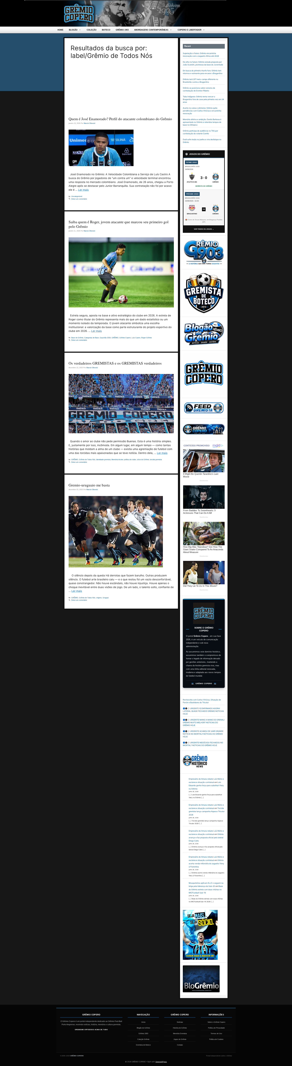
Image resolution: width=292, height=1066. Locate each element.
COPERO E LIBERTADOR (189, 30)
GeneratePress (161, 1062)
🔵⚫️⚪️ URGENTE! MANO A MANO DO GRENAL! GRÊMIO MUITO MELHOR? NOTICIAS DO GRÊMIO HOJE (203, 722)
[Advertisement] (121, 90)
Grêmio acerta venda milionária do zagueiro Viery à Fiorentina (206, 863)
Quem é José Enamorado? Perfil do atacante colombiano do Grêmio (120, 118)
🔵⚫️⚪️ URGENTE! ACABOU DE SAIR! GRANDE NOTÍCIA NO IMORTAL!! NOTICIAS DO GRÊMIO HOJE (203, 734)
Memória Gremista (180, 1033)
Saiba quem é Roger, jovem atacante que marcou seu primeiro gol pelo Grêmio (119, 224)
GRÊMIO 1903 (122, 30)
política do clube (130, 459)
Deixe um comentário (79, 199)
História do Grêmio (180, 1028)
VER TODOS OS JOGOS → (204, 229)
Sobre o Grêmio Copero (216, 1022)
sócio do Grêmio (143, 459)
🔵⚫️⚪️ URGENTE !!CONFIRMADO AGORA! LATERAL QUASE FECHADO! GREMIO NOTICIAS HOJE (203, 711)
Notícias (180, 1022)
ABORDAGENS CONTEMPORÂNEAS (151, 30)
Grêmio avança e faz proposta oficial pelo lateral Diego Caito (206, 837)
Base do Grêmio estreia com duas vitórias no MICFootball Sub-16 (206, 889)
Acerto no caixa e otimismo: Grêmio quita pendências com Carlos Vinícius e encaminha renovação (202, 111)
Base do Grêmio (77, 338)
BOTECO (106, 30)
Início (143, 1022)
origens (99, 598)
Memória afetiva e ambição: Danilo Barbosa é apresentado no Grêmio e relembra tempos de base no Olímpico (202, 122)
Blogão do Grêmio (143, 1028)
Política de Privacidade (216, 1028)
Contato (180, 1045)
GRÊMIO (115, 338)
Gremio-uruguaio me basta (89, 484)
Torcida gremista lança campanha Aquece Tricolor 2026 (206, 811)
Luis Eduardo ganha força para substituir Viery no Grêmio (206, 785)
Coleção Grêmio (143, 1039)
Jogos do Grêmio (180, 1039)
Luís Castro (136, 338)
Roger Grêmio (146, 338)
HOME (60, 30)
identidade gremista (103, 459)
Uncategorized (76, 196)
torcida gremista (156, 459)
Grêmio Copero (125, 338)
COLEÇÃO (91, 30)
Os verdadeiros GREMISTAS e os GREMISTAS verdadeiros (115, 363)
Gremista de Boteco (143, 1045)
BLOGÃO (73, 30)
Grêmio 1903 (143, 1033)
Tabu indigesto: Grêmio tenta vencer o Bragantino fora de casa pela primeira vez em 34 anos (203, 99)
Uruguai (105, 598)
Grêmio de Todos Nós (87, 459)
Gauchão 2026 (105, 338)
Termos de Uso (216, 1033)
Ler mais (83, 189)
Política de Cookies (216, 1039)
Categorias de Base (91, 338)
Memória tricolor (117, 459)
